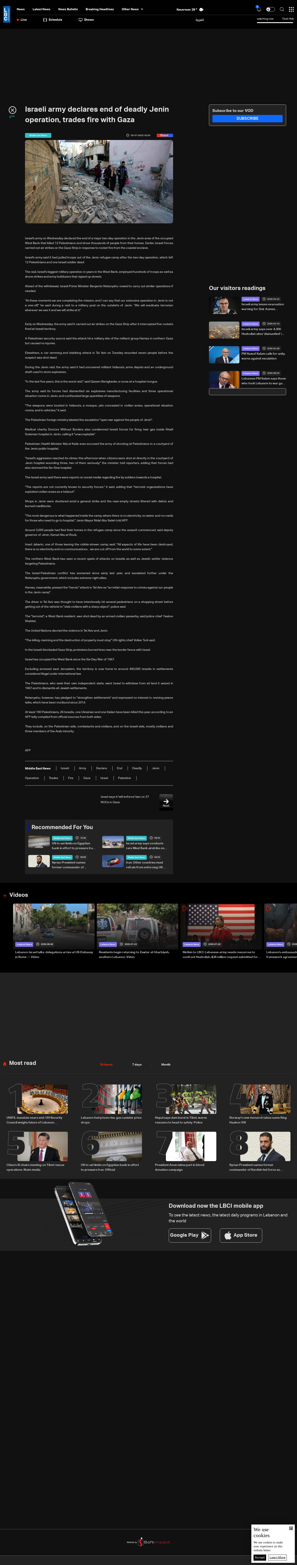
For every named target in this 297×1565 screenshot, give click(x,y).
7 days (137, 1064)
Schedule (55, 19)
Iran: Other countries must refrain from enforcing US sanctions (144, 865)
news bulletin (68, 9)
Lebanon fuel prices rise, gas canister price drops (111, 1120)
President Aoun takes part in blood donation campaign (179, 1167)
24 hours (106, 1064)
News (21, 9)
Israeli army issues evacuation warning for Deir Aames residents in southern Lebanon (263, 307)
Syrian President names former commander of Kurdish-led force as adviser (72, 865)
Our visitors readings (237, 288)
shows (89, 19)
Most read (22, 1063)
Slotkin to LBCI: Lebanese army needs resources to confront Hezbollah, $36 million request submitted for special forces (220, 955)
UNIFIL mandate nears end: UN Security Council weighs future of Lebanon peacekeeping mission (34, 1120)
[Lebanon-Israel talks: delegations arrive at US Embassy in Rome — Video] (54, 932)
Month (165, 1064)
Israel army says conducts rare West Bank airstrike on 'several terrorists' (145, 846)
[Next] (291, 932)
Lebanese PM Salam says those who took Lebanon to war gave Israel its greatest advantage (264, 381)
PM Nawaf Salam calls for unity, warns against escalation (263, 356)
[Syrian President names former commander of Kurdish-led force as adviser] (260, 1152)
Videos (18, 895)
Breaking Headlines (100, 9)
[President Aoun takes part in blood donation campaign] (185, 1152)
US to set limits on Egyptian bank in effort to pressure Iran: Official (73, 846)
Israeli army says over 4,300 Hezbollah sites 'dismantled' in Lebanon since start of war (263, 332)
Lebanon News (250, 299)
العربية (200, 19)
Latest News (41, 9)
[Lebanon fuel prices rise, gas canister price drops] (111, 1104)
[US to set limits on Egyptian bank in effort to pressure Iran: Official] (111, 1152)
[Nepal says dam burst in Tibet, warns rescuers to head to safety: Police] (185, 1104)
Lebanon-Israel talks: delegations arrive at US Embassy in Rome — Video (54, 955)
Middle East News (62, 838)
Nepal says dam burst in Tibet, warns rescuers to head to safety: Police (181, 1120)
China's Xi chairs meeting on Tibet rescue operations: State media (35, 1167)
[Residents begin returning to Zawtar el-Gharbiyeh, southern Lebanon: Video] (137, 932)
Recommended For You (62, 827)
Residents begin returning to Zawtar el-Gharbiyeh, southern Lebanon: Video (134, 955)
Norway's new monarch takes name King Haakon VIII (258, 1120)
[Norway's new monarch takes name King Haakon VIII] (260, 1104)
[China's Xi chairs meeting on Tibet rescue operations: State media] (37, 1152)
